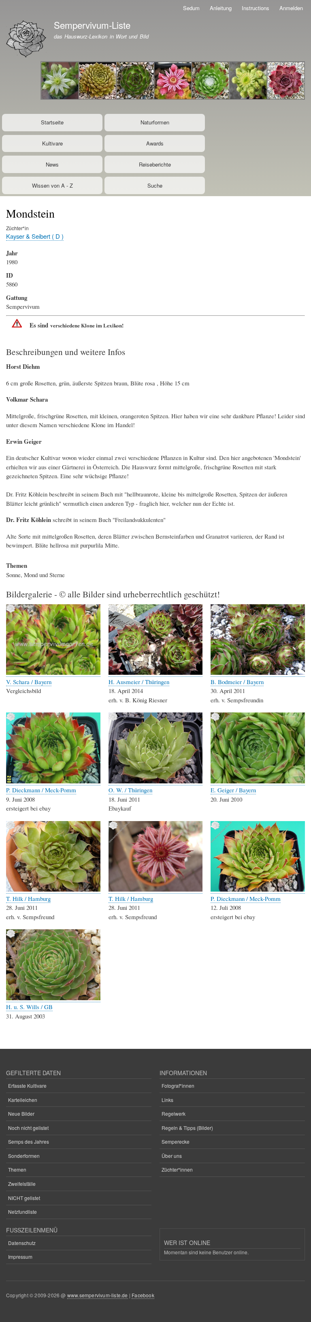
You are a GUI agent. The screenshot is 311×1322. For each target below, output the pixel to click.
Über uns (172, 1155)
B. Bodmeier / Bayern (237, 682)
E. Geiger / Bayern (233, 790)
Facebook (143, 1295)
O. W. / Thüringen (130, 790)
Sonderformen (24, 1155)
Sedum (191, 8)
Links (167, 1099)
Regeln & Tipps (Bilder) (187, 1127)
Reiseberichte (155, 164)
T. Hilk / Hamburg (28, 898)
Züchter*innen (177, 1169)
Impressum (20, 1256)
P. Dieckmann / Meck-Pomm (41, 790)
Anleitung (221, 8)
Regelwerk (173, 1113)
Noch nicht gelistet (28, 1127)
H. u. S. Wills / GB (29, 1007)
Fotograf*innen (178, 1085)
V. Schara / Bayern (28, 682)
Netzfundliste (22, 1211)
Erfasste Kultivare (27, 1085)
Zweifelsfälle (22, 1183)
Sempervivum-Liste (92, 24)
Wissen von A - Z (52, 185)
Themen (17, 1169)
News (52, 164)
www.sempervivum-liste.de (97, 1295)
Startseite (52, 122)
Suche (154, 185)
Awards (155, 143)
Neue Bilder (21, 1113)
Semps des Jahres (28, 1141)
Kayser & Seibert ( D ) (35, 236)
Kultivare (52, 143)
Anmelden (291, 8)
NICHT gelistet (24, 1197)
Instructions (255, 8)
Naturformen (155, 122)
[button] (53, 672)
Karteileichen (22, 1099)
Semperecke (176, 1141)
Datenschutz (22, 1242)
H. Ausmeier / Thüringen (139, 682)
